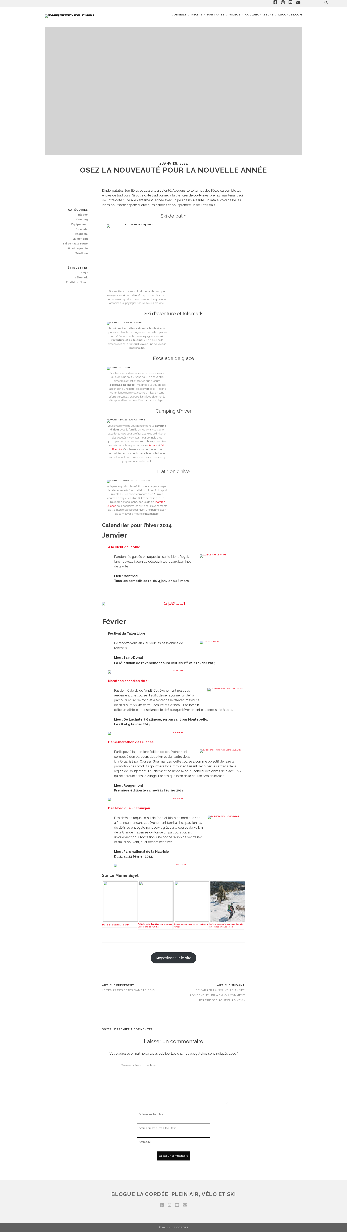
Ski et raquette (77, 248)
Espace (153, 445)
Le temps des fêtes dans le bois (128, 990)
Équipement (79, 224)
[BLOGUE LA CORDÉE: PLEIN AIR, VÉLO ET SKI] (71, 14)
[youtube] (177, 1205)
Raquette (81, 233)
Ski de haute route (75, 243)
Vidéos (234, 14)
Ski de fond (80, 238)
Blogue (83, 214)
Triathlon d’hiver (77, 282)
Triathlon (81, 253)
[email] (185, 1205)
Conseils (179, 14)
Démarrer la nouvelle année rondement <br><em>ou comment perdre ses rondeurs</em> (217, 995)
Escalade (82, 229)
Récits (196, 14)
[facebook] (162, 1205)
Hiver (84, 272)
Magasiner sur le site (173, 958)
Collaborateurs (259, 14)
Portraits (216, 14)
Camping (82, 219)
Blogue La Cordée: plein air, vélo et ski (173, 1194)
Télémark (81, 277)
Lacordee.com (290, 14)
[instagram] (169, 1205)
